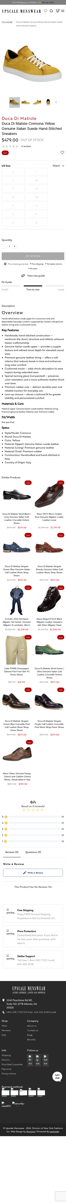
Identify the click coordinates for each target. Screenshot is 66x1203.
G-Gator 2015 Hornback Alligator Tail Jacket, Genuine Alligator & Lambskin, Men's (17, 622)
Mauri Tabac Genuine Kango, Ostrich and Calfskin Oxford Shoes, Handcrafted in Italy (17, 776)
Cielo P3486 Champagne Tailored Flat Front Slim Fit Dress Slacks (16, 671)
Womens (6, 1030)
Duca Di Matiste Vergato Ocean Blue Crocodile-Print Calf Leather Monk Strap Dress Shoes (16, 725)
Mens (4, 1025)
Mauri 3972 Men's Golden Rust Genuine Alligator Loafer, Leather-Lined (49, 517)
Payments (6, 1068)
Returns (6, 1059)
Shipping (6, 1055)
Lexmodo (54, 1131)
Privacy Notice (9, 1073)
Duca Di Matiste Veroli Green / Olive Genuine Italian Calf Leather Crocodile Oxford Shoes (49, 673)
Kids (4, 1034)
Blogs (30, 1034)
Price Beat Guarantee (12, 1064)
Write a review (35, 872)
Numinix (30, 1131)
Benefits (31, 1039)
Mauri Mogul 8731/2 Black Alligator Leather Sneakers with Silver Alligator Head (49, 622)
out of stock (33, 256)
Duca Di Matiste (19, 118)
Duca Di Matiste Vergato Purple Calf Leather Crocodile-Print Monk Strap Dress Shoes (49, 724)
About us (31, 1025)
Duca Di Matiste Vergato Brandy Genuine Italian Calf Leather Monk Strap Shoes (49, 569)
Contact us (32, 1030)
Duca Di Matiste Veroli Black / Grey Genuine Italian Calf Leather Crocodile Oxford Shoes (16, 518)
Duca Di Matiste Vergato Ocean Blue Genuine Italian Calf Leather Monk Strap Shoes (16, 571)
